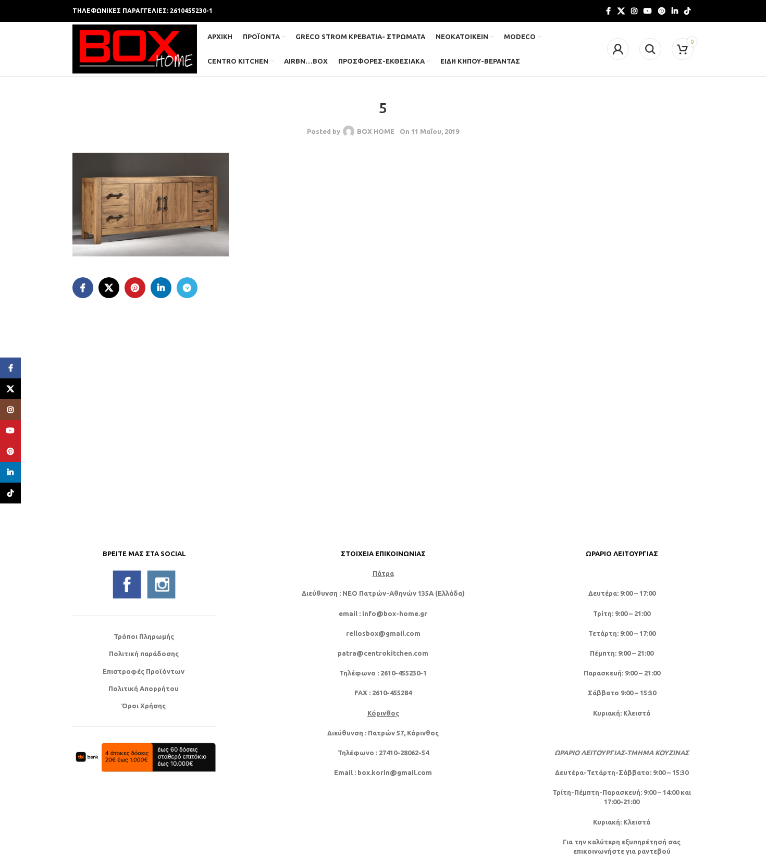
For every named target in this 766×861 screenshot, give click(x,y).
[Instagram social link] (634, 11)
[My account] (618, 49)
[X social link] (621, 11)
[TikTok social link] (687, 11)
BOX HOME (375, 131)
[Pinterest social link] (662, 11)
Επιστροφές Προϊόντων (143, 671)
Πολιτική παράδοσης (144, 653)
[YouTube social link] (647, 11)
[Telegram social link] (187, 287)
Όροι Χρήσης (143, 705)
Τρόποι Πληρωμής (144, 636)
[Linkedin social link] (675, 11)
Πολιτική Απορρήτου (143, 688)
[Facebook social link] (608, 11)
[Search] (650, 49)
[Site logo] (134, 48)
